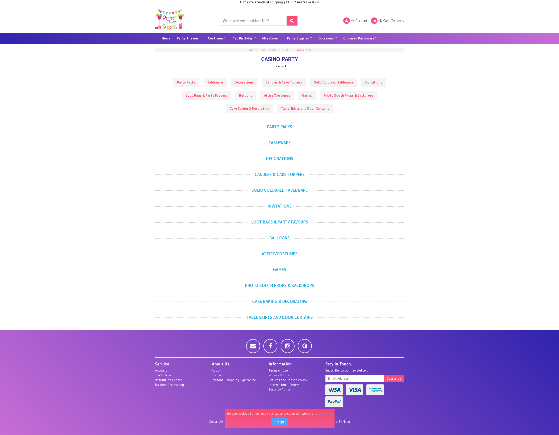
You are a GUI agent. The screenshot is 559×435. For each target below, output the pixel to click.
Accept (279, 422)
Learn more (323, 413)
